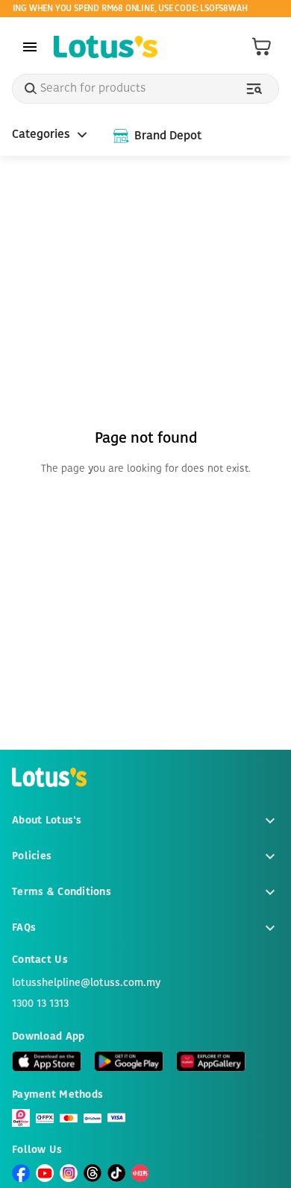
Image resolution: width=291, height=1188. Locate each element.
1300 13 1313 (40, 1004)
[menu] (30, 47)
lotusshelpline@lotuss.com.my (86, 983)
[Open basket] (262, 47)
